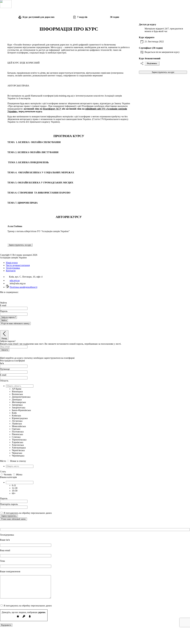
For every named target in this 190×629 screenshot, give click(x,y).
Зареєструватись (9, 516)
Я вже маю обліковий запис (13, 519)
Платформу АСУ (52, 109)
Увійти (4, 320)
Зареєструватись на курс (20, 245)
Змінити (4, 350)
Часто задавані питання (18, 265)
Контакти (11, 270)
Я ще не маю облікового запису (15, 323)
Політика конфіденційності (23, 287)
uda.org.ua (15, 280)
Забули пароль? (8, 317)
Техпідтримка (13, 268)
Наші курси (12, 262)
